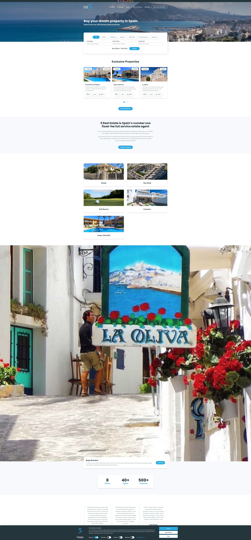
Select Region (90, 41)
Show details (140, 537)
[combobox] (99, 43)
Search (134, 48)
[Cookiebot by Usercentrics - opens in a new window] (80, 537)
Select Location (116, 41)
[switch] (109, 537)
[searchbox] (99, 44)
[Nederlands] (118, 1)
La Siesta (145, 84)
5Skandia (147, 7)
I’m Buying (120, 7)
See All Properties (125, 108)
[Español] (130, 1)
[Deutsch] (125, 1)
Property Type (141, 41)
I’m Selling (112, 7)
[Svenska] (132, 1)
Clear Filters (124, 48)
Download (160, 463)
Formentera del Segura (92, 84)
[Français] (123, 1)
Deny (168, 536)
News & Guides (137, 7)
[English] (121, 1)
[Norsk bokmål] (128, 1)
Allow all (168, 528)
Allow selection (168, 532)
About (128, 7)
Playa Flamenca (119, 84)
